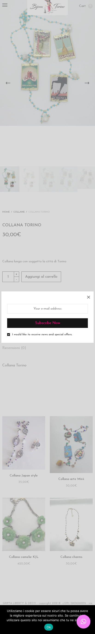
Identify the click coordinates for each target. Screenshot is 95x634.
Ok (49, 627)
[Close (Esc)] (88, 296)
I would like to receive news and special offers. (42, 334)
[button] (83, 621)
